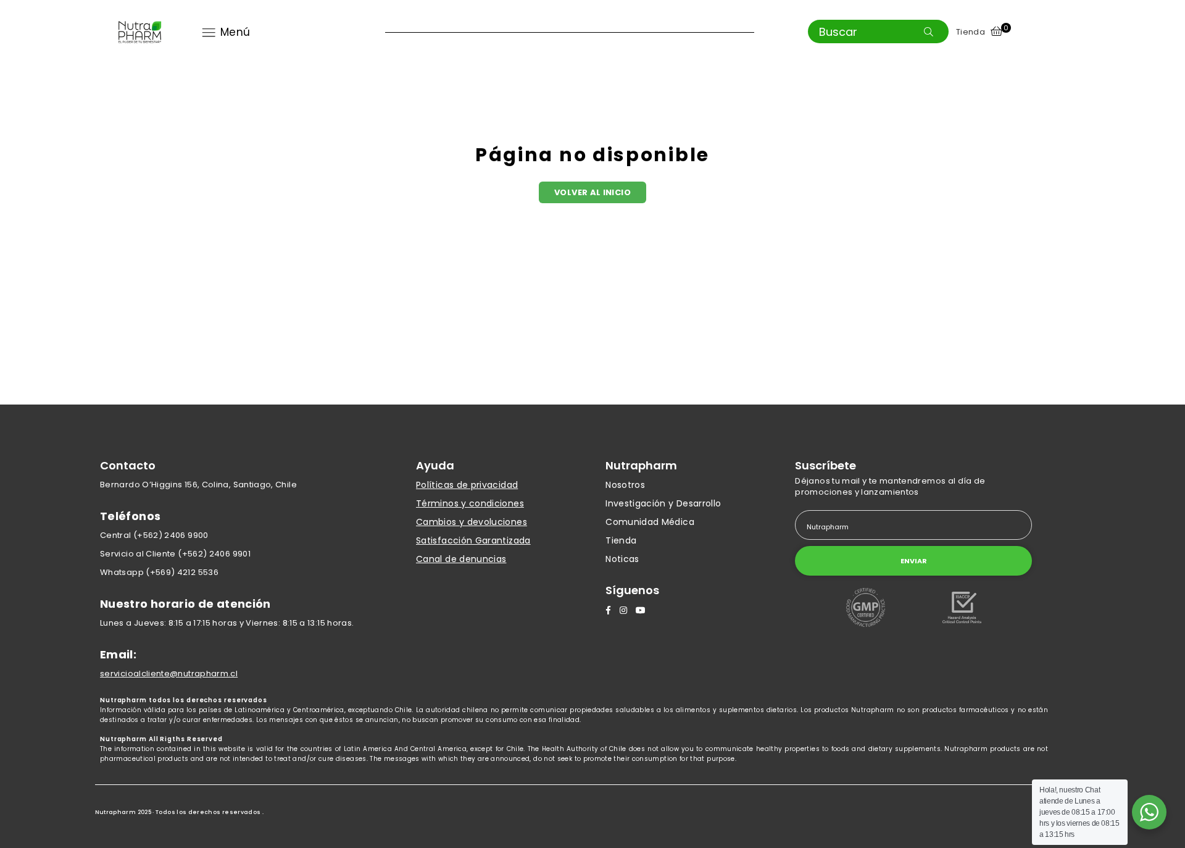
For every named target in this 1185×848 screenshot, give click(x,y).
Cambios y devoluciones (471, 522)
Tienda (970, 32)
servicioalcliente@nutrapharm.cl (169, 673)
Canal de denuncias (461, 559)
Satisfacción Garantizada (473, 540)
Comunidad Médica (649, 522)
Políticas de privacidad (467, 485)
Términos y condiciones (470, 503)
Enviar (913, 561)
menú (235, 32)
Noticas (622, 559)
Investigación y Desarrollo (663, 503)
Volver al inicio (592, 192)
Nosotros (625, 485)
